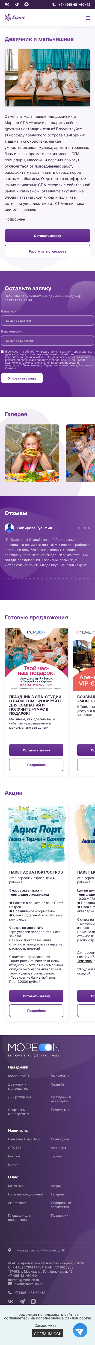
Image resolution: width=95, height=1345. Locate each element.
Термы (56, 1156)
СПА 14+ (14, 1148)
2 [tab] (5, 579)
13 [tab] (51, 579)
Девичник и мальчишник (18, 1086)
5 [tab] (17, 579)
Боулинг (14, 1156)
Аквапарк (58, 1148)
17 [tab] (67, 579)
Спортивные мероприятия (18, 1112)
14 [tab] (55, 579)
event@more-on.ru (29, 1284)
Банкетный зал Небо (24, 1139)
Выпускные (60, 1076)
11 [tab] (42, 579)
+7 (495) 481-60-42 (74, 4)
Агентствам (17, 1203)
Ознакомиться (47, 1325)
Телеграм (84, 961)
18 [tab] (71, 579)
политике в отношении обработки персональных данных (39, 356)
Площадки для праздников (19, 1217)
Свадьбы (58, 1084)
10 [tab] (38, 579)
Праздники (59, 1215)
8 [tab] (30, 579)
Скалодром (60, 1139)
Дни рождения (19, 1097)
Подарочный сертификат (61, 1205)
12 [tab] (47, 579)
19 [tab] (76, 579)
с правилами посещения (63, 362)
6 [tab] (22, 579)
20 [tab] (80, 579)
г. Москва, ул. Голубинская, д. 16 (39, 1250)
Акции (56, 1186)
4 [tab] (13, 579)
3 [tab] (9, 579)
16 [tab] (63, 579)
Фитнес (13, 1165)
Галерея (57, 1194)
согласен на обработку (23, 351)
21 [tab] (84, 579)
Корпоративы (18, 1076)
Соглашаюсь (47, 1333)
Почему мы (60, 1110)
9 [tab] (34, 579)
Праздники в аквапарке (61, 1099)
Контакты (15, 1186)
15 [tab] (59, 579)
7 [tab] (26, 579)
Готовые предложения (26, 1194)
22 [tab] (88, 579)
